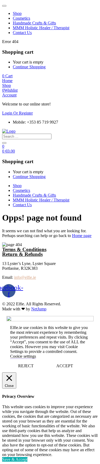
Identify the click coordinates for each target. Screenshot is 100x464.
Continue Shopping (29, 67)
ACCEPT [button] (64, 366)
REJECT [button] (26, 366)
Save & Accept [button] (14, 459)
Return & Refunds (22, 254)
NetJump (38, 309)
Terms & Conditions (24, 249)
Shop (17, 13)
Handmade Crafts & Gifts (34, 23)
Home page (81, 235)
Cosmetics (21, 18)
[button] (7, 76)
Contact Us (22, 32)
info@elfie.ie (25, 277)
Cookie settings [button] (23, 356)
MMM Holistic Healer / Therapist (41, 28)
